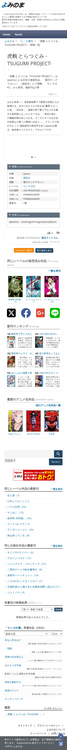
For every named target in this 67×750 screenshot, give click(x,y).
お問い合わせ (58, 733)
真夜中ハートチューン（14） (23, 575)
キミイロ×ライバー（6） (21, 552)
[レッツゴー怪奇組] (59, 430)
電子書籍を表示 (44, 250)
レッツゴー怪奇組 (59, 434)
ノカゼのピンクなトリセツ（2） (25, 581)
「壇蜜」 (9, 648)
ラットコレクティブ (33, 300)
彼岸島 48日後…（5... (15, 300)
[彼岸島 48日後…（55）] (15, 296)
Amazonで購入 (24, 250)
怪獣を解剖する (13, 682)
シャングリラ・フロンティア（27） (27, 563)
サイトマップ (25, 725)
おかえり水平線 (13, 665)
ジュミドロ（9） (16, 592)
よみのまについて (56, 729)
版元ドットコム (50, 237)
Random (56, 461)
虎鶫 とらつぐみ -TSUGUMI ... (24, 714)
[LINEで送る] (54, 315)
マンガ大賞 (14, 627)
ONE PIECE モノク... (49, 372)
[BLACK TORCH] (23, 430)
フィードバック (38, 733)
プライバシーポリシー (48, 725)
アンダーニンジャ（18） (21, 529)
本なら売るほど (13, 640)
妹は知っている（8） (19, 535)
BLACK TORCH (23, 434)
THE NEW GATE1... (48, 333)
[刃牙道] (41, 430)
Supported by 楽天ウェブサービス (35, 742)
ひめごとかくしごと (18, 501)
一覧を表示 (54, 270)
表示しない (58, 708)
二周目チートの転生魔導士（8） (25, 569)
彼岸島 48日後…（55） (20, 518)
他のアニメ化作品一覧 (48, 405)
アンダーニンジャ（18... (51, 300)
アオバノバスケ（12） (20, 558)
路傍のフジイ (12, 690)
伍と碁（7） (14, 495)
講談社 (26, 177)
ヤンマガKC (29, 186)
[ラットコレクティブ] (33, 296)
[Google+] (40, 315)
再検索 (58, 609)
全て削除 (48, 708)
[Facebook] (25, 315)
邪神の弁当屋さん (14, 656)
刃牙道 (41, 434)
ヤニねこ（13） (16, 512)
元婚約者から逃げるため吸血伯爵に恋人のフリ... (34, 586)
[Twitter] (11, 315)
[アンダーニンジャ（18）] (51, 296)
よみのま (18, 746)
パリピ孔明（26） (17, 506)
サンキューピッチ (14, 698)
